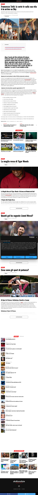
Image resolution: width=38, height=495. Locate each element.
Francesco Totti (33, 72)
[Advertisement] (19, 327)
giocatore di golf (8, 194)
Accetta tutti (31, 257)
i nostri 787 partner (6, 242)
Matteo (6, 164)
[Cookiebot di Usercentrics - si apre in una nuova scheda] (30, 237)
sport (22, 302)
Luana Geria (7, 16)
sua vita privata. (28, 79)
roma (18, 121)
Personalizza (18, 257)
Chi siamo (23, 489)
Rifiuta (7, 257)
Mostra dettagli (32, 254)
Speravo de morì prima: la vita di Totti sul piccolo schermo (15, 47)
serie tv (21, 121)
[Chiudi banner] (36, 237)
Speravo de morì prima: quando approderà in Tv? (14, 48)
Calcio (8, 121)
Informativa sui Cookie (16, 489)
